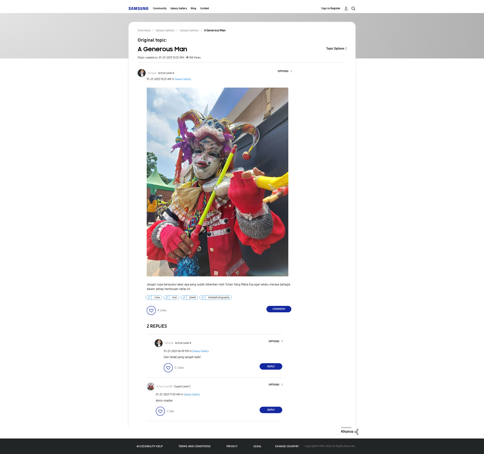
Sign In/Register (331, 8)
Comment (279, 309)
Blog (193, 8)
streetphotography (219, 297)
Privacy (231, 446)
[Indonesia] (138, 8)
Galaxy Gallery (178, 8)
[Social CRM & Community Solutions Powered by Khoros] (349, 430)
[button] (285, 71)
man (174, 297)
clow (157, 297)
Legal (257, 446)
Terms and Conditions (194, 446)
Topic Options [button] (335, 48)
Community (160, 8)
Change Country (287, 446)
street (192, 297)
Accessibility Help (150, 446)
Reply (271, 366)
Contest (204, 8)
